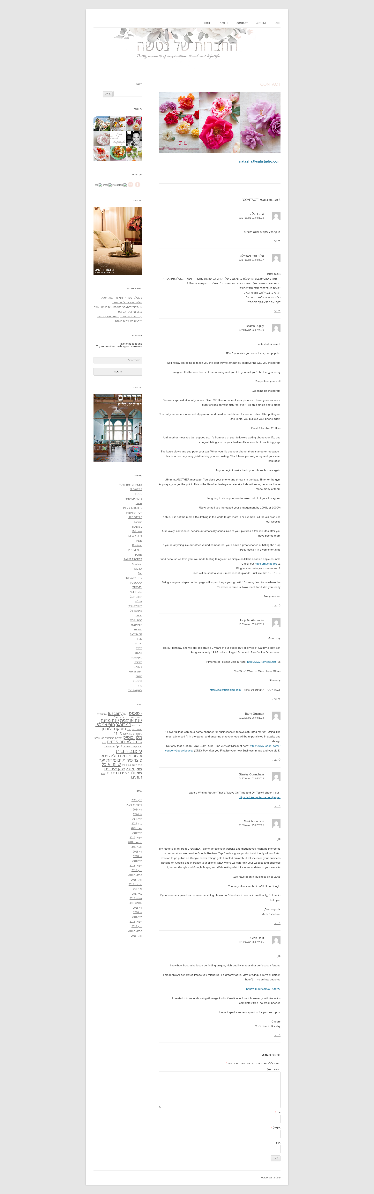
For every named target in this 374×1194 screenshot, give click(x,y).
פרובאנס (137, 680)
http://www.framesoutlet (261, 661)
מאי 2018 (137, 861)
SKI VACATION (133, 578)
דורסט (139, 615)
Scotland (137, 564)
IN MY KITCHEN (132, 508)
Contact (242, 23)
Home (207, 23)
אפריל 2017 (136, 898)
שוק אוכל (134, 768)
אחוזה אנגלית (135, 596)
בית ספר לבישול (121, 717)
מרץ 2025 (136, 800)
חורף (129, 729)
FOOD (138, 494)
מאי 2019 (137, 832)
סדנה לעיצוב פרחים (124, 741)
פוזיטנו (139, 676)
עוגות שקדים (109, 746)
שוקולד (136, 772)
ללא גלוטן (127, 734)
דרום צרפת (136, 620)
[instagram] (119, 184)
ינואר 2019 (136, 847)
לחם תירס (137, 734)
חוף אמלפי (136, 624)
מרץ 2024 (136, 823)
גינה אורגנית (131, 720)
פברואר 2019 (135, 842)
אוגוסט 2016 (135, 903)
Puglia (138, 554)
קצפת (128, 765)
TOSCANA (136, 582)
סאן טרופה (136, 657)
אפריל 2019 (136, 837)
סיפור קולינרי (136, 746)
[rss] (98, 184)
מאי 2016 (137, 917)
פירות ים (125, 760)
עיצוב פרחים (131, 755)
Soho (125, 714)
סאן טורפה (99, 738)
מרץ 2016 (136, 926)
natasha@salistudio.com (259, 161)
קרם (123, 765)
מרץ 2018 (136, 870)
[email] (107, 184)
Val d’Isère (136, 592)
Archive (261, 23)
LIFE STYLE (135, 517)
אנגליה (138, 601)
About (224, 23)
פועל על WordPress (270, 1177)
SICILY (138, 568)
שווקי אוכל (111, 764)
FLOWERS (136, 489)
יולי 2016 (137, 907)
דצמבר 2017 (135, 884)
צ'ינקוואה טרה (135, 690)
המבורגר (123, 724)
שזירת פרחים (117, 772)
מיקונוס (138, 652)
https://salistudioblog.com (225, 689)
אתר (277, 1142)
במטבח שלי (136, 610)
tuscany (115, 713)
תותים (136, 777)
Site (277, 23)
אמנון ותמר (102, 714)
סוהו (104, 742)
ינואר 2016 (136, 935)
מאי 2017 (137, 893)
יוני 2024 (137, 814)
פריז (140, 685)
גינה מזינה (110, 720)
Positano (137, 545)
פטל (104, 755)
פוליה (114, 755)
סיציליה (138, 662)
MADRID (137, 526)
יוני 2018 (137, 856)
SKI (140, 573)
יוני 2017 (137, 889)
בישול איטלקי (135, 606)
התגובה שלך (273, 1069)
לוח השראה (136, 634)
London (138, 522)
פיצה (137, 760)
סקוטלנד (137, 666)
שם (277, 1112)
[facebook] (137, 187)
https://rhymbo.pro (266, 563)
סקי (119, 746)
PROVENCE (135, 550)
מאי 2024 (137, 818)
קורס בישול (137, 765)
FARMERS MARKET (130, 484)
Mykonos (137, 531)
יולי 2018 (137, 851)
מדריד (139, 648)
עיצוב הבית (129, 751)
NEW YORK (135, 536)
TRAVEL (137, 587)
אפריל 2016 (136, 921)
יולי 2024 (137, 809)
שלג (103, 773)
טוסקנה (138, 629)
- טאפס (135, 713)
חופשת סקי (137, 729)
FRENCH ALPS (133, 498)
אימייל (275, 1127)
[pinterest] (130, 187)
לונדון (139, 638)
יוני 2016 (137, 912)
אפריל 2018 (136, 865)
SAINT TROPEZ (132, 559)
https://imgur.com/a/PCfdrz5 (263, 988)
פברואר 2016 (135, 931)
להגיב (277, 241)
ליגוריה (138, 643)
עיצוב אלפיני (135, 671)
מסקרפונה (109, 738)
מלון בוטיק (132, 737)
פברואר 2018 (135, 875)
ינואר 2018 (136, 879)
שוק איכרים (114, 768)
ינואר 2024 (136, 828)
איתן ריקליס (257, 213)
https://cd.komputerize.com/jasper (259, 797)
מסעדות (119, 738)
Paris (139, 540)
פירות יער (107, 760)
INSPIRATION (134, 512)
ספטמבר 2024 (134, 804)
